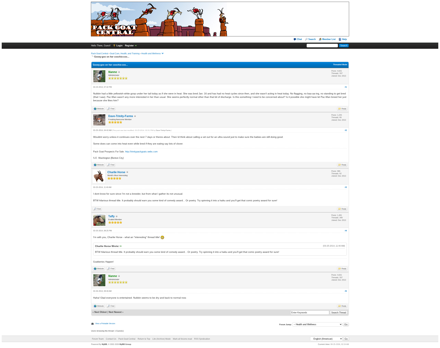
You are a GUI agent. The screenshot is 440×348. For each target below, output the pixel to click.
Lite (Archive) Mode (161, 339)
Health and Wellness (151, 53)
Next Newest (115, 312)
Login (119, 45)
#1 (346, 87)
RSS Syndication (202, 339)
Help (344, 39)
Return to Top (144, 339)
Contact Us (111, 339)
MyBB (104, 344)
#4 (346, 231)
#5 (346, 291)
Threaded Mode (340, 64)
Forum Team (98, 339)
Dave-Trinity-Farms (120, 116)
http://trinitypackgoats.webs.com (141, 151)
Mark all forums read (182, 339)
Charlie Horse (116, 172)
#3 (346, 187)
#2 (346, 130)
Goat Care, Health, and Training (125, 53)
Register (129, 45)
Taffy (111, 216)
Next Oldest (100, 312)
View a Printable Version (105, 323)
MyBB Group (125, 344)
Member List (329, 39)
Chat (299, 39)
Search (312, 39)
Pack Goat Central (99, 53)
